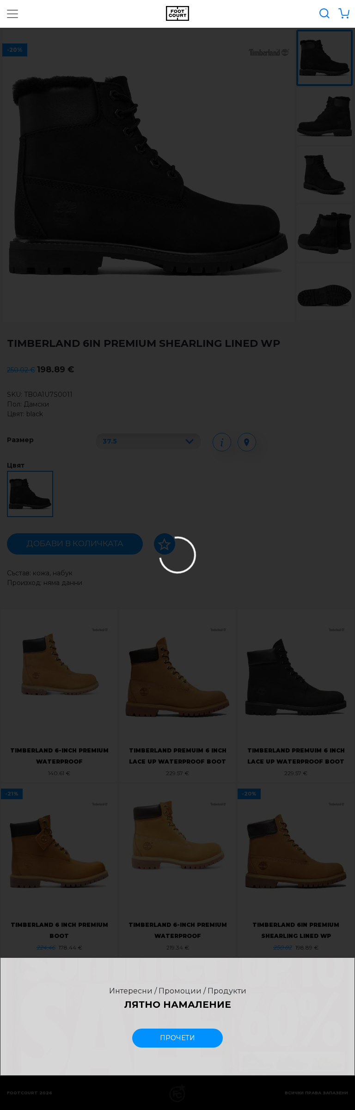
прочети (177, 1038)
